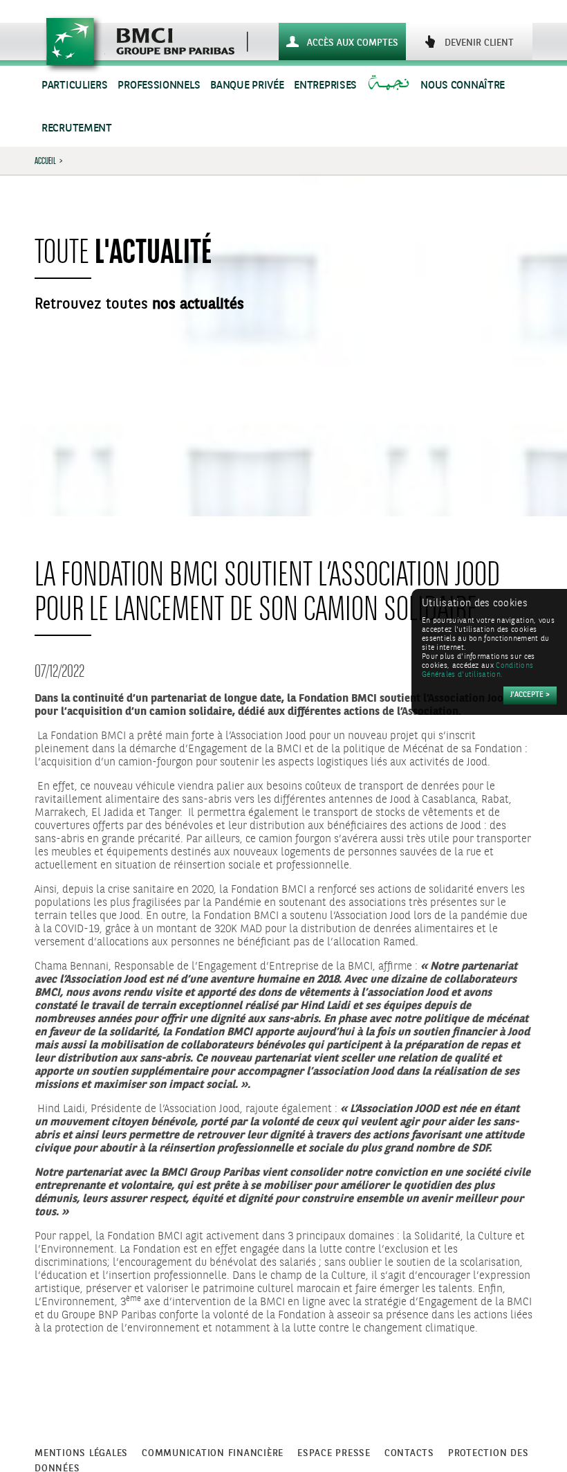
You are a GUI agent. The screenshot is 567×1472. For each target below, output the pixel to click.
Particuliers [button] (74, 85)
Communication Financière (213, 1453)
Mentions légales (81, 1453)
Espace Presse (334, 1453)
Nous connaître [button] (462, 85)
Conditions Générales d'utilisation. (477, 670)
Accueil (45, 160)
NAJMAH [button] (390, 85)
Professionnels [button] (159, 85)
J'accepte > (530, 695)
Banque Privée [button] (247, 85)
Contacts (409, 1453)
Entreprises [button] (325, 85)
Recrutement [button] (76, 128)
